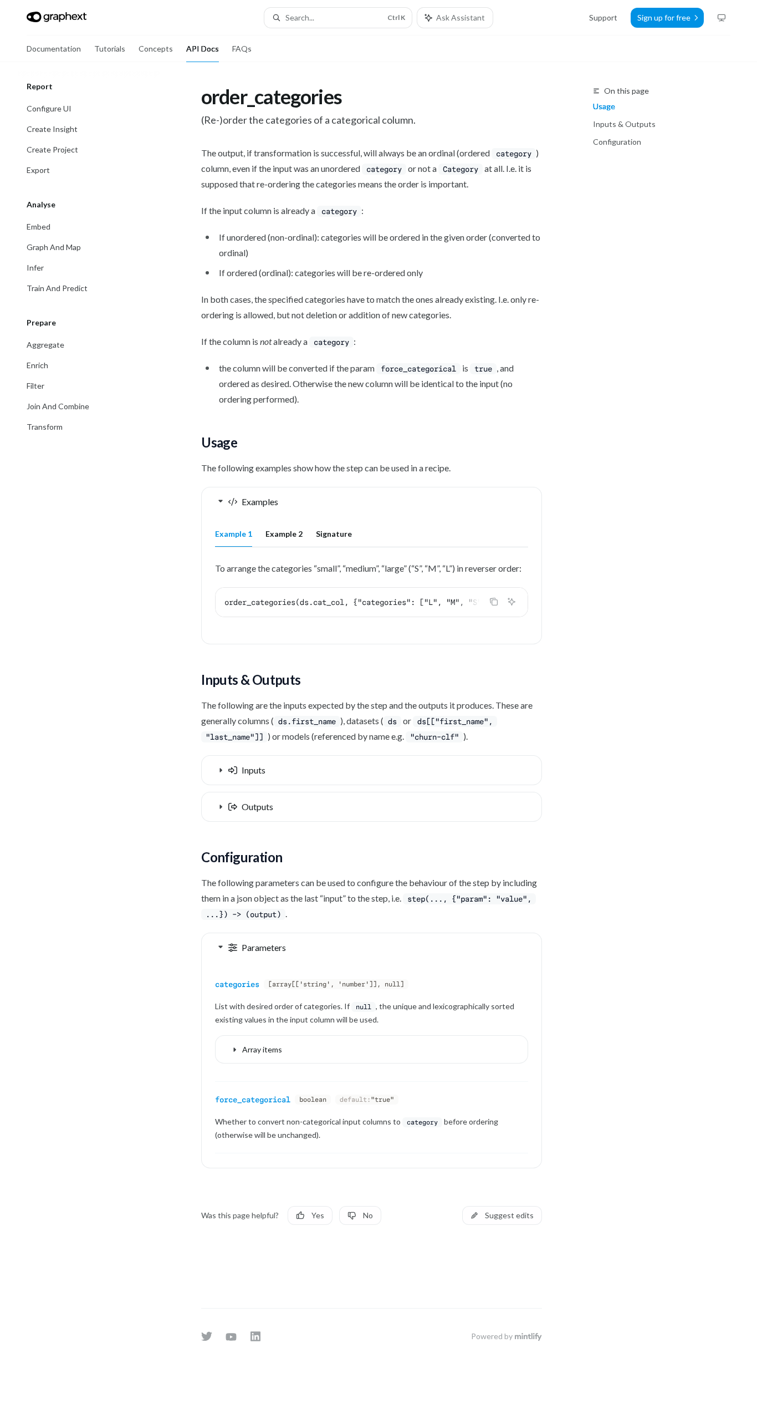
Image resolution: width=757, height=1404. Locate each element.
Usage (604, 106)
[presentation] (372, 602)
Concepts (156, 48)
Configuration (617, 141)
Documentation (54, 48)
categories (237, 984)
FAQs (242, 48)
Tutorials (109, 48)
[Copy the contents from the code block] (494, 601)
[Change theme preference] (721, 18)
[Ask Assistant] (511, 601)
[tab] (233, 533)
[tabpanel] (371, 598)
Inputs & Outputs (624, 124)
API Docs (202, 48)
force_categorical (252, 1099)
